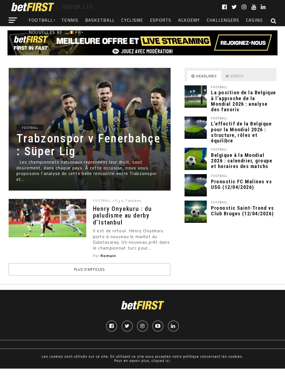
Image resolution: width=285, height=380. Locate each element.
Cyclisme (132, 20)
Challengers (223, 20)
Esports (160, 20)
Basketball (100, 20)
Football (41, 20)
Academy (189, 20)
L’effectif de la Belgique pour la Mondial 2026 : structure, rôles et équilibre (241, 132)
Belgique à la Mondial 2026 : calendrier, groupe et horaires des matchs (241, 160)
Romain (108, 256)
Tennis (69, 20)
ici (168, 360)
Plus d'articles (89, 269)
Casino (254, 20)
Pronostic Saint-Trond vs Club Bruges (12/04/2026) (242, 210)
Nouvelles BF (46, 32)
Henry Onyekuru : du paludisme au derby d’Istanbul (122, 215)
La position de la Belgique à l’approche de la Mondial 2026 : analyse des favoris (243, 101)
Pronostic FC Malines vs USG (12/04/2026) (241, 184)
